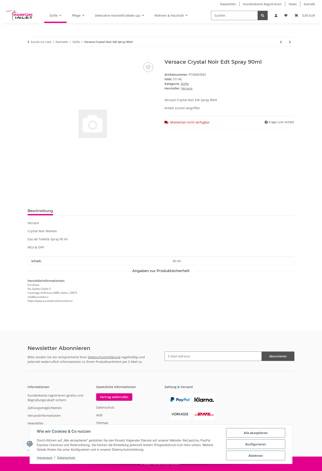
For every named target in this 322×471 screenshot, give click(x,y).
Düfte (185, 84)
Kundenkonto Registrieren (262, 4)
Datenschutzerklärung (104, 357)
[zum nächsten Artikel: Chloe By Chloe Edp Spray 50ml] (289, 42)
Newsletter (228, 4)
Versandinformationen (44, 415)
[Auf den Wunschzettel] (148, 67)
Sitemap (102, 423)
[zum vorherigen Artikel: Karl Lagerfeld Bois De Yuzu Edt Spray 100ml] (280, 42)
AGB (99, 415)
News (293, 4)
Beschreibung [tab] (40, 211)
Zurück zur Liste (41, 42)
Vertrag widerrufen (114, 397)
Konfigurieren (255, 444)
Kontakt (309, 4)
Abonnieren (278, 356)
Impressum (45, 457)
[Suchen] (263, 15)
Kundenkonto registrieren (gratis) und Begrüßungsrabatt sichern (55, 397)
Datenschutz (66, 457)
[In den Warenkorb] (31, 56)
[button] (276, 15)
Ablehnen (255, 455)
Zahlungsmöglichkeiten (45, 408)
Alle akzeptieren (256, 433)
